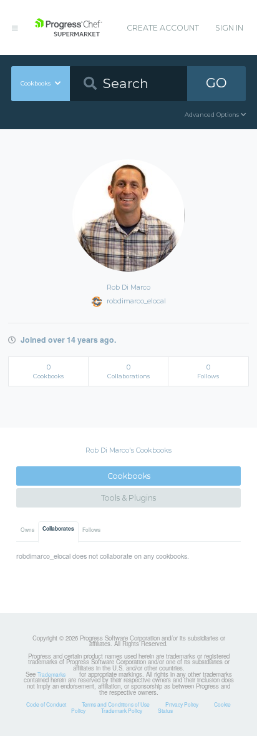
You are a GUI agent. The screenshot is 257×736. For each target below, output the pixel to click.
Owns (27, 529)
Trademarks (51, 674)
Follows (91, 529)
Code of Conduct (46, 704)
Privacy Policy (181, 704)
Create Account (163, 27)
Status (165, 710)
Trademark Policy (121, 710)
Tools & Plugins (128, 498)
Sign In (229, 27)
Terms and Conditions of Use (116, 704)
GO (216, 83)
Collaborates (58, 528)
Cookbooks (128, 476)
